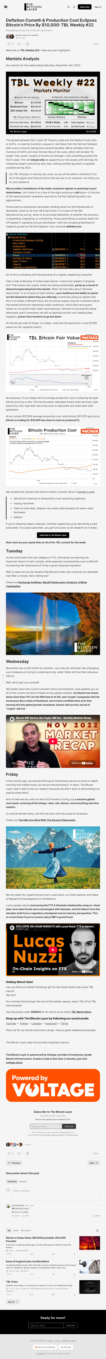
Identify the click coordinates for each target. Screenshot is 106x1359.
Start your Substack (46, 1347)
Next (92, 1163)
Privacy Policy (72, 1135)
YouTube (11, 1023)
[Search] (68, 6)
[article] (53, 1246)
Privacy (50, 1340)
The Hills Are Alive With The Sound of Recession (46, 820)
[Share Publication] (74, 6)
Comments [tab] (12, 1181)
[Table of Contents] (3, 679)
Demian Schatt (49, 1289)
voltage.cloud (14, 1062)
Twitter (24, 1023)
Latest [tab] (15, 1230)
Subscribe (84, 7)
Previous (16, 1163)
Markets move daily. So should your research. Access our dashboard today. (39, 1285)
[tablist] (17, 1181)
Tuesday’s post (85, 491)
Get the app (65, 1347)
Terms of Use (65, 1132)
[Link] (2, 59)
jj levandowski (18, 1205)
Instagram (51, 1023)
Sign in (98, 7)
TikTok (64, 1023)
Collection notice (69, 1340)
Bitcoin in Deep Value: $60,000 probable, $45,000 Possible (36, 1239)
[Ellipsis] (99, 1205)
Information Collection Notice (52, 1135)
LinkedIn (36, 1023)
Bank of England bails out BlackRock (27, 1261)
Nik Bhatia (20, 35)
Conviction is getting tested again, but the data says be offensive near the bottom (38, 1246)
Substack (40, 1353)
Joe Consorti (33, 35)
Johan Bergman (22, 1251)
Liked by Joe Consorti (22, 1208)
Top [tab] (8, 1230)
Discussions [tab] (26, 1230)
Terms (57, 1340)
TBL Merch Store (81, 1011)
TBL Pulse (12, 1281)
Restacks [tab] (23, 1181)
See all (11, 1302)
